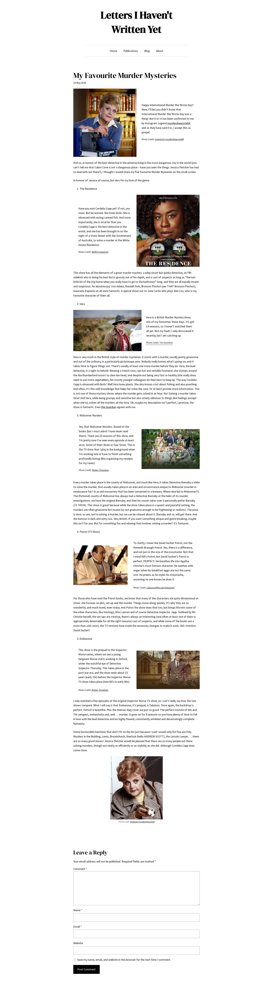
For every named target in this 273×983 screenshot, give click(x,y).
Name (77, 910)
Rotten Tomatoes (100, 470)
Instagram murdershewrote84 (169, 139)
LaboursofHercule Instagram (160, 587)
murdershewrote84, (179, 123)
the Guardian (108, 407)
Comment (80, 869)
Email (77, 926)
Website (78, 943)
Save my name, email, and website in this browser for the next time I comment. (124, 959)
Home (113, 51)
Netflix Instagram (100, 251)
